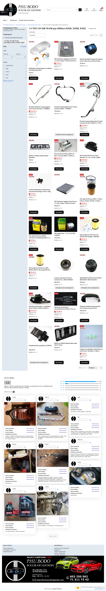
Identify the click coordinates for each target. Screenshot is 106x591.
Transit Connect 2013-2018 (33, 24)
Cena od (5, 54)
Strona (91, 35)
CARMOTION (9, 65)
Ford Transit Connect (20, 24)
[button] (80, 9)
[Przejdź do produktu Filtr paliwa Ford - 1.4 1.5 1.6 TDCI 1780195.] (65, 224)
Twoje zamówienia (8, 548)
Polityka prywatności (60, 551)
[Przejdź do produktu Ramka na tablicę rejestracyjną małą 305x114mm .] (65, 333)
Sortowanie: (32, 32)
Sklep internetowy (52, 588)
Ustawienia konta (8, 551)
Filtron (7, 71)
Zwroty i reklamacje (59, 553)
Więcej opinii (53, 536)
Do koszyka (33, 78)
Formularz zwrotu (59, 555)
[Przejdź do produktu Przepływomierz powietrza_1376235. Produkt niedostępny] (40, 334)
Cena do (18, 54)
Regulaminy (57, 550)
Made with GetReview (99, 588)
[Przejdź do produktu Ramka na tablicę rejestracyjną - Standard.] (40, 146)
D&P (7, 68)
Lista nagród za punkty (9, 550)
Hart (7, 74)
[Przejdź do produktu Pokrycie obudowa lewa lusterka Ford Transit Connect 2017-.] (91, 298)
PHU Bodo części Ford (8, 24)
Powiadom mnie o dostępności (64, 134)
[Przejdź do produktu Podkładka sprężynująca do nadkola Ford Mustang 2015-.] (40, 53)
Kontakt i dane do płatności (61, 548)
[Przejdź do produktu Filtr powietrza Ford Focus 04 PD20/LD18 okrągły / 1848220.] (91, 225)
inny (7, 77)
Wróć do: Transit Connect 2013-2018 (13, 37)
